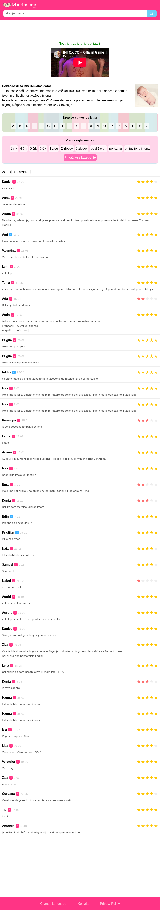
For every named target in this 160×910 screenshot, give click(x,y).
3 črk (14, 148)
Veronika (8, 761)
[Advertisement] (80, 30)
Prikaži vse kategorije (80, 157)
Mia (4, 729)
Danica (7, 628)
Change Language (53, 903)
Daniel (6, 181)
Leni (5, 266)
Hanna (7, 697)
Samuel (7, 564)
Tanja (6, 282)
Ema (5, 484)
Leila (5, 665)
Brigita (7, 340)
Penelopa (9, 420)
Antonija (8, 825)
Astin (6, 314)
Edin (5, 516)
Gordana (8, 793)
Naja (5, 548)
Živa (5, 644)
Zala (5, 777)
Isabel (6, 580)
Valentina (9, 250)
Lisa (5, 745)
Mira (5, 468)
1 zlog (54, 148)
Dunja (6, 500)
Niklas (6, 372)
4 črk (23, 148)
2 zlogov (67, 148)
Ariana (7, 452)
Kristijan (8, 532)
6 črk (43, 148)
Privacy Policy (110, 903)
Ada (5, 298)
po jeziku (115, 148)
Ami (5, 234)
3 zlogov (82, 148)
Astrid (6, 596)
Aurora (7, 612)
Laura (6, 436)
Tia (4, 809)
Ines (5, 388)
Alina (6, 197)
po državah (98, 148)
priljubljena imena (137, 148)
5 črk (33, 148)
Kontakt (83, 903)
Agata (6, 213)
